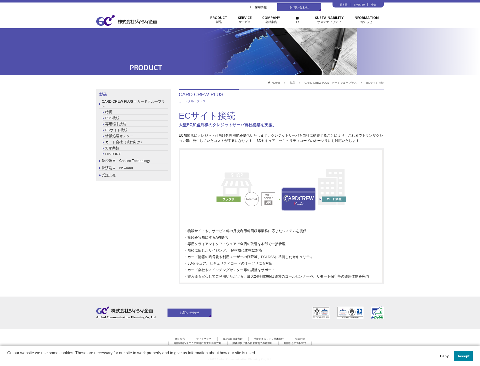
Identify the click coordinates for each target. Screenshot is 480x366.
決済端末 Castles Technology (126, 161)
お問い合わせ (299, 7)
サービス (245, 19)
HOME (276, 82)
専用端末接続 (115, 124)
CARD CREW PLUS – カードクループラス (133, 103)
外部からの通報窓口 (295, 343)
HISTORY (113, 154)
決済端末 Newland (117, 168)
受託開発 (109, 175)
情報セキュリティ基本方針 (269, 339)
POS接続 (112, 118)
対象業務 (112, 148)
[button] (8, 359)
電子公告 (180, 339)
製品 (218, 19)
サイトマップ (203, 339)
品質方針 (300, 339)
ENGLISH (359, 4)
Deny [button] (444, 356)
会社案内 (271, 19)
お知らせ (366, 19)
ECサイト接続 (116, 130)
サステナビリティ (329, 19)
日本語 (344, 4)
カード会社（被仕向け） (124, 142)
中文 (373, 4)
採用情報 (261, 7)
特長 (108, 112)
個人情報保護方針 (232, 339)
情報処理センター (119, 136)
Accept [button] (464, 356)
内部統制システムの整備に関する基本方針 (197, 343)
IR (297, 20)
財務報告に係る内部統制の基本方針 (252, 343)
